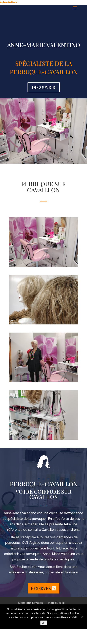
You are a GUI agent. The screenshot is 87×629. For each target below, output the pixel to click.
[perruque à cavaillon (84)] (43, 381)
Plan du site (56, 603)
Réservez (41, 588)
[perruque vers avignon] (43, 439)
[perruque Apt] (43, 266)
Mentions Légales (30, 603)
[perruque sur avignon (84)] (43, 323)
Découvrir (43, 87)
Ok (43, 622)
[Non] (82, 617)
